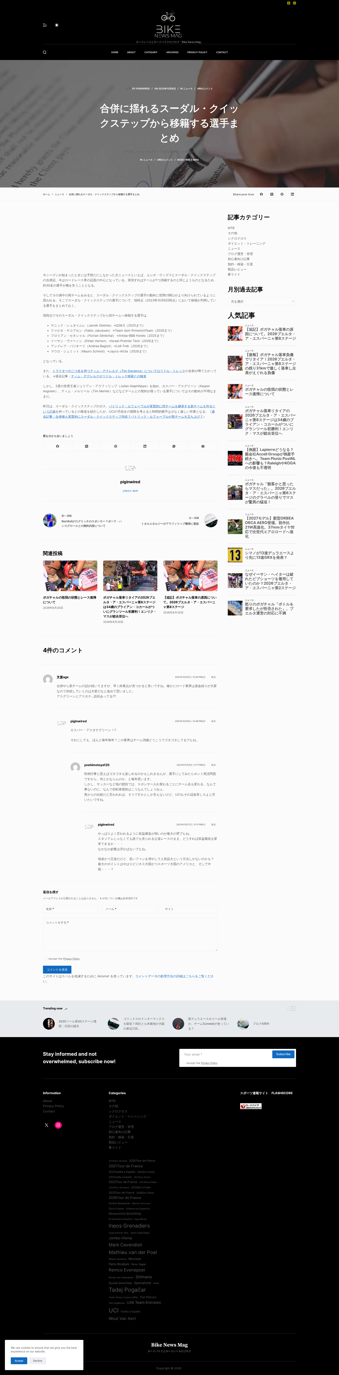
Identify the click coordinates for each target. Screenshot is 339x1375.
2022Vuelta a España (120, 1177)
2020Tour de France (142, 1160)
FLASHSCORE (282, 1093)
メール (110, 909)
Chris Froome (116, 1208)
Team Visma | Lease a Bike (123, 1297)
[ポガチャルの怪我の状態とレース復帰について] (70, 576)
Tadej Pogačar (127, 1289)
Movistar (134, 1259)
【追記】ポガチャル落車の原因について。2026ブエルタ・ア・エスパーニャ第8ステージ (190, 602)
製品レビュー (237, 269)
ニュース (188, 88)
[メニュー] (45, 25)
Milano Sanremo (118, 1259)
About (47, 1101)
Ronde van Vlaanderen (121, 1277)
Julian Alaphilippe (139, 1232)
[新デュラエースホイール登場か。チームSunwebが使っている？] (178, 1024)
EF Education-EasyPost (121, 1219)
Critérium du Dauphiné (138, 1208)
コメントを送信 (57, 969)
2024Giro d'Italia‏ (148, 1182)
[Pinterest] (282, 194)
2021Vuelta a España (122, 1171)
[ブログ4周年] (243, 1024)
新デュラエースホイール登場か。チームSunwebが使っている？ (208, 1023)
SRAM (156, 1283)
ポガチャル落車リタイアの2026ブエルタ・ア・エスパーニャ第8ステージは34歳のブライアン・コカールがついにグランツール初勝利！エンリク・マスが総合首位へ (130, 606)
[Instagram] (294, 3)
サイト (169, 909)
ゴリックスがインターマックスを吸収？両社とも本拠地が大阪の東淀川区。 (144, 1023)
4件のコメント (205, 88)
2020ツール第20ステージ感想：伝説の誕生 (77, 1023)
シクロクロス (237, 238)
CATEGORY (151, 52)
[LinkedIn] (292, 194)
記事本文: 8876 (130, 491)
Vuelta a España (130, 1311)
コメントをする (57, 922)
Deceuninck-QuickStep (125, 1213)
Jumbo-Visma (120, 1238)
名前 (50, 909)
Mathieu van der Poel (133, 1252)
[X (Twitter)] (288, 3)
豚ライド (234, 274)
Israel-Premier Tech (118, 1232)
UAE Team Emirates (144, 1302)
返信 (213, 677)
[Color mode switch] (57, 25)
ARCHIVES (172, 52)
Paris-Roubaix (119, 1264)
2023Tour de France (123, 1182)
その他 (232, 233)
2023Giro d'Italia (142, 1177)
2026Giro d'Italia (145, 1192)
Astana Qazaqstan (119, 1203)
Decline (37, 1360)
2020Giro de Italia (118, 1160)
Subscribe (283, 1054)
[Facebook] (261, 194)
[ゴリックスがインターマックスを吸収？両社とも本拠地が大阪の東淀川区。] (113, 1024)
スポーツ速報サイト (254, 1093)
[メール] (203, 446)
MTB (231, 228)
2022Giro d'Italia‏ (146, 1172)
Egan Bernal (141, 1219)
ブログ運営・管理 (240, 254)
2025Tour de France (121, 1192)
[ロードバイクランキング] (251, 1106)
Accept (19, 1360)
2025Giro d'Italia (140, 1187)
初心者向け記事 (239, 259)
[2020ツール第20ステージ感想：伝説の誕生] (49, 1024)
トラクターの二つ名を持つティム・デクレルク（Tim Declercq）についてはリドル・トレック (118, 371)
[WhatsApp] (174, 446)
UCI (114, 1310)
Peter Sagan (138, 1264)
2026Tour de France (125, 1198)
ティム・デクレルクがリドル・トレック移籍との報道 (108, 376)
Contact (49, 1111)
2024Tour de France (119, 1187)
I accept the (64, 958)
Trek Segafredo (117, 1303)
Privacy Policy (71, 958)
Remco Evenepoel (127, 1269)
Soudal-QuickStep (120, 1283)
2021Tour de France (126, 1166)
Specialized (142, 1283)
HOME (114, 52)
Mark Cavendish (125, 1244)
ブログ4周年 (261, 1024)
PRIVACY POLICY (197, 52)
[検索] (44, 52)
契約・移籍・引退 (240, 264)
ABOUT (131, 52)
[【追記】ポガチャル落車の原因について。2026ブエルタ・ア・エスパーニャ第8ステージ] (190, 576)
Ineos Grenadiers (129, 1225)
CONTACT (222, 52)
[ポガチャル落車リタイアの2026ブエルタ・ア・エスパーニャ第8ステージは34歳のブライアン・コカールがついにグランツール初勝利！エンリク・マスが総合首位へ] (130, 576)
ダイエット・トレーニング (246, 243)
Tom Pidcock (148, 1297)
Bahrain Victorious (141, 1203)
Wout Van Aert (122, 1318)
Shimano (144, 1276)
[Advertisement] (130, 240)
